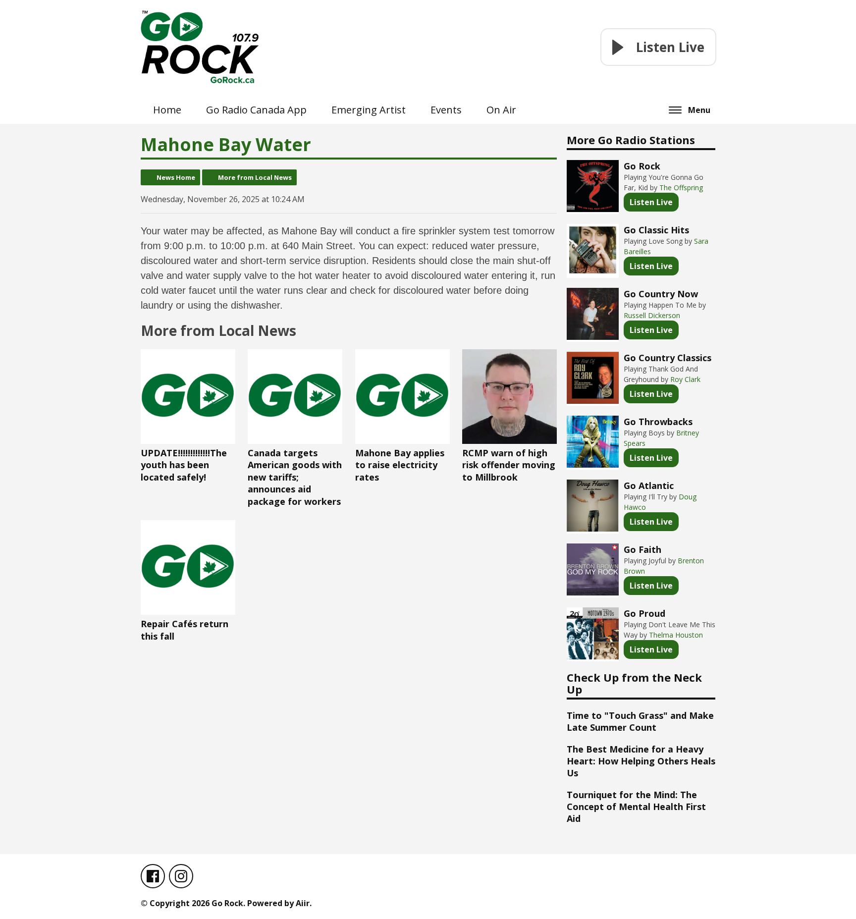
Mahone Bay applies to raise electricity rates (399, 465)
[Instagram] (181, 876)
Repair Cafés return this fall (184, 630)
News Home (176, 177)
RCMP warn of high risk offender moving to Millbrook (508, 465)
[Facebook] (153, 876)
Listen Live (651, 202)
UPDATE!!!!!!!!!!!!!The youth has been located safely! (184, 465)
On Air (501, 109)
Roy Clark (685, 379)
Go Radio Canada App (256, 109)
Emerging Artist (368, 109)
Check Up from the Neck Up (634, 683)
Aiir (303, 903)
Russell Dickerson (652, 315)
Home (167, 109)
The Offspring (681, 187)
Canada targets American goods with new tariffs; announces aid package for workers (295, 477)
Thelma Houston (676, 635)
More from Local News (255, 177)
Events (446, 109)
